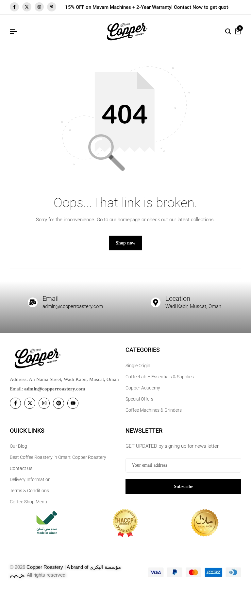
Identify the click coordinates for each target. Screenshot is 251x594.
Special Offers (139, 399)
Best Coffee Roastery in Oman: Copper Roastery (58, 457)
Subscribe (183, 486)
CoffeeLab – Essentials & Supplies (160, 376)
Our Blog (18, 446)
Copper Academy (143, 387)
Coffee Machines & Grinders (154, 410)
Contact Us (21, 468)
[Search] (228, 31)
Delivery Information (30, 479)
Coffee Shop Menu (28, 501)
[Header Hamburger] (13, 31)
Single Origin (138, 365)
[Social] (15, 403)
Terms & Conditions (29, 490)
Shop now (125, 243)
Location (177, 298)
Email (50, 298)
